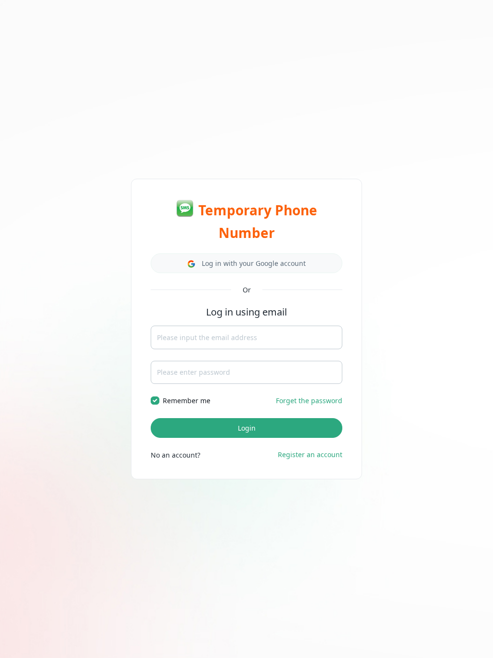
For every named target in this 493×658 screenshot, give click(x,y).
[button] (246, 263)
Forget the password (309, 400)
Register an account (310, 454)
